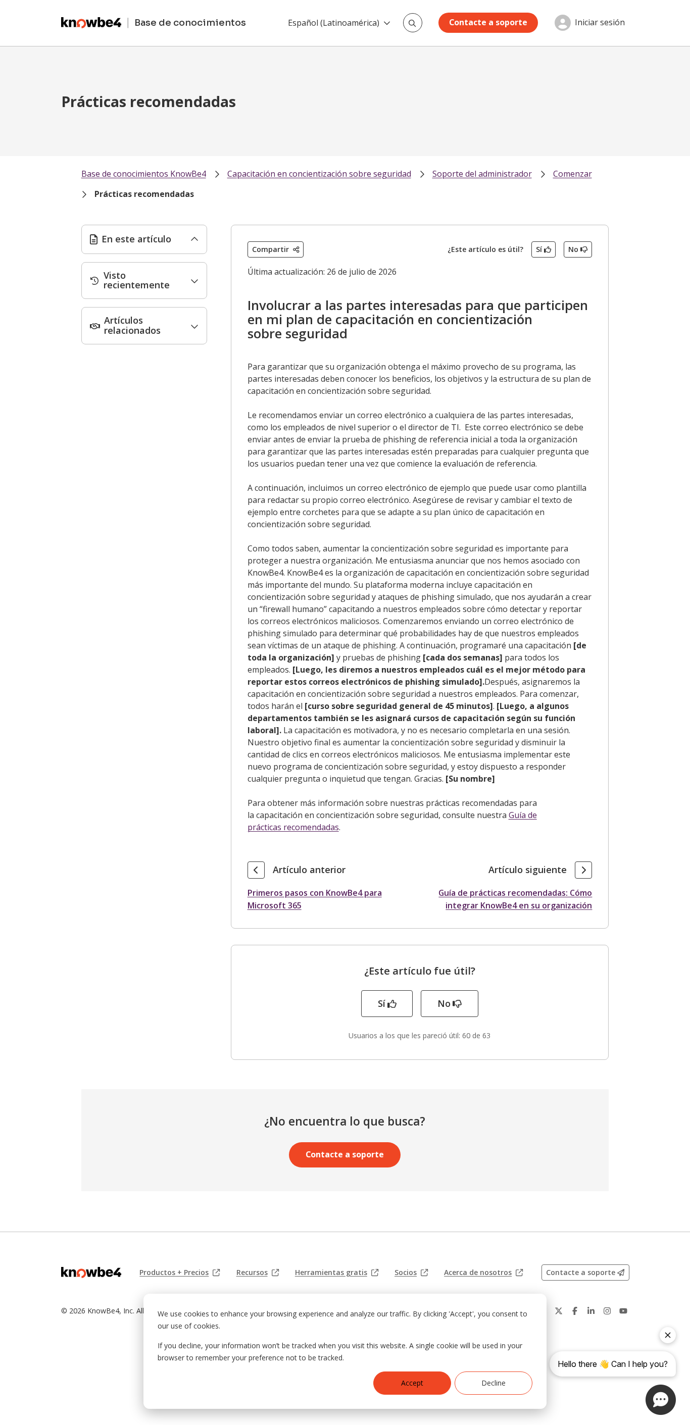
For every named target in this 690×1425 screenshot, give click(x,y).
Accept (412, 1383)
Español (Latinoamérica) (333, 22)
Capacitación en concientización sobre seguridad (319, 173)
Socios (411, 1272)
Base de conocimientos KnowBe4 (143, 173)
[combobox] (413, 23)
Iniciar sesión (600, 22)
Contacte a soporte (488, 22)
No (573, 249)
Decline (493, 1383)
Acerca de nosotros (483, 1272)
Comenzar (572, 173)
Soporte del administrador (482, 173)
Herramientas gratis (336, 1272)
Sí (539, 249)
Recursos (257, 1272)
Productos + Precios (179, 1272)
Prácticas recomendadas (144, 193)
